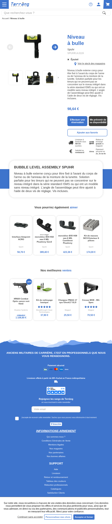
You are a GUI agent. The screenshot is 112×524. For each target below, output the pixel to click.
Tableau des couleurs (56, 481)
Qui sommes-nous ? (56, 437)
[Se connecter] (99, 4)
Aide (56, 469)
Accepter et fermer (84, 517)
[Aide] (91, 4)
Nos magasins (56, 448)
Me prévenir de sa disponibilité (98, 121)
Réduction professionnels (56, 485)
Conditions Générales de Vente (56, 441)
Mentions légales (56, 444)
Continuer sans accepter (30, 517)
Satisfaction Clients (56, 493)
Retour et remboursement (56, 477)
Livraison (56, 473)
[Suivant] (58, 77)
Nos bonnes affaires (56, 456)
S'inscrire (56, 424)
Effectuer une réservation (77, 121)
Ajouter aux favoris (87, 132)
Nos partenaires (56, 452)
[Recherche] (104, 13)
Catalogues (56, 489)
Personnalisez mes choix (58, 517)
